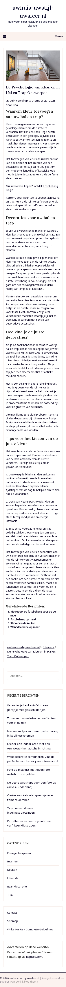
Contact (12, 912)
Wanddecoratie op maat (25, 627)
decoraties (46, 552)
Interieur (13, 861)
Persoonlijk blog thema (24, 981)
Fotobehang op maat (23, 619)
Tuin (10, 895)
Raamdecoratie (17, 886)
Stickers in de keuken (22, 623)
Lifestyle (12, 878)
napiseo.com (34, 956)
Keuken (12, 869)
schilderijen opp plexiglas (36, 265)
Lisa (15, 105)
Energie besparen (19, 853)
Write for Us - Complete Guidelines (30, 929)
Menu (59, 36)
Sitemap (12, 921)
